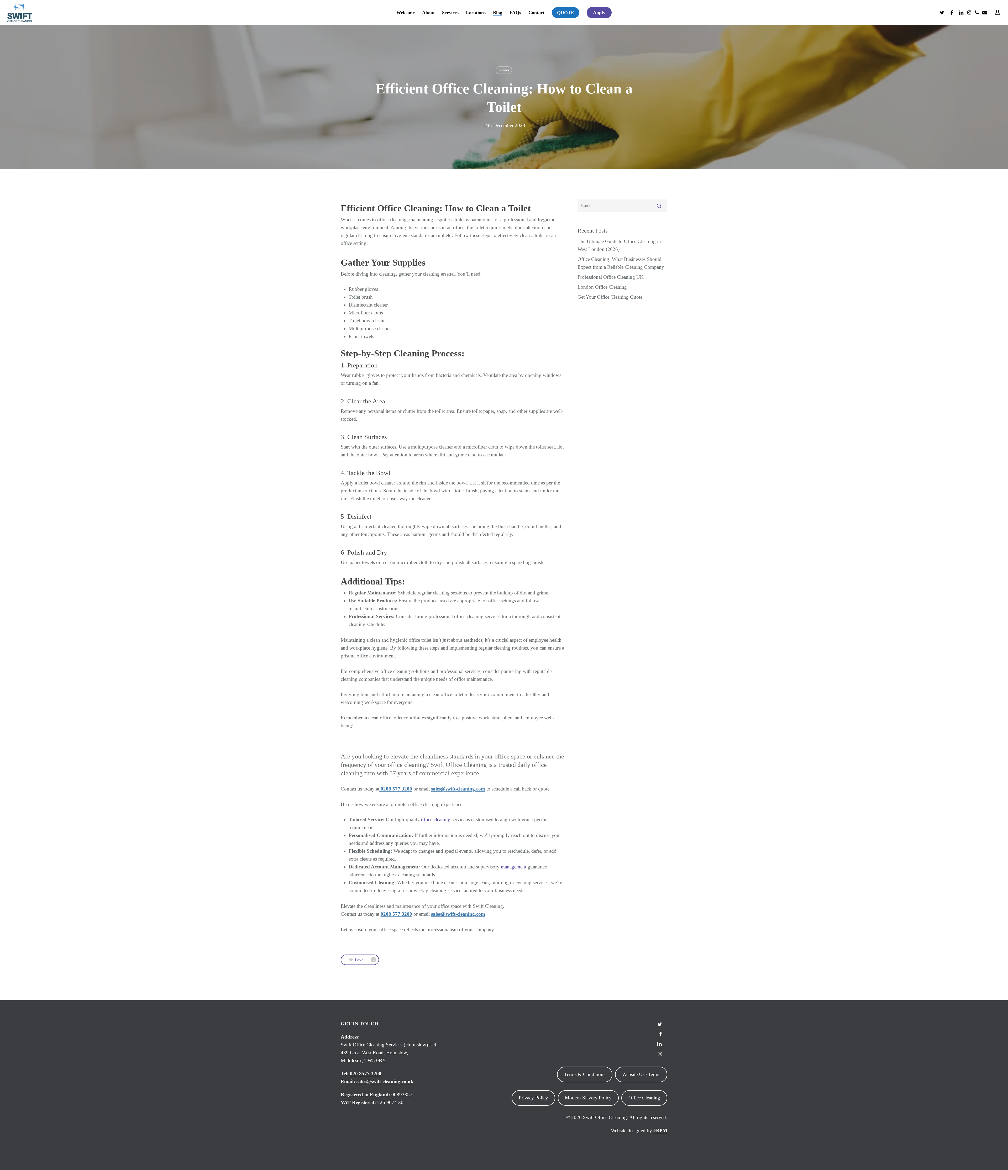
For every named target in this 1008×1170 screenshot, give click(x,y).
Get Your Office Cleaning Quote (610, 297)
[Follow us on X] (659, 1024)
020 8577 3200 (365, 1073)
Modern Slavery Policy (588, 1097)
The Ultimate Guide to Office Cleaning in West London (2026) (619, 245)
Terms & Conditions (584, 1074)
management (513, 866)
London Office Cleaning (602, 287)
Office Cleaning (644, 1097)
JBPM (660, 1130)
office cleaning (435, 819)
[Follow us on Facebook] (660, 1034)
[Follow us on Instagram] (660, 1054)
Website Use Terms (641, 1074)
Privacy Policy (533, 1097)
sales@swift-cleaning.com (458, 789)
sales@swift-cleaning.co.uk (384, 1081)
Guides (504, 70)
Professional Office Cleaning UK (611, 277)
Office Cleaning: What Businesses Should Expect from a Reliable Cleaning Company (621, 263)
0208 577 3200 (395, 789)
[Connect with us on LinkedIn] (659, 1044)
